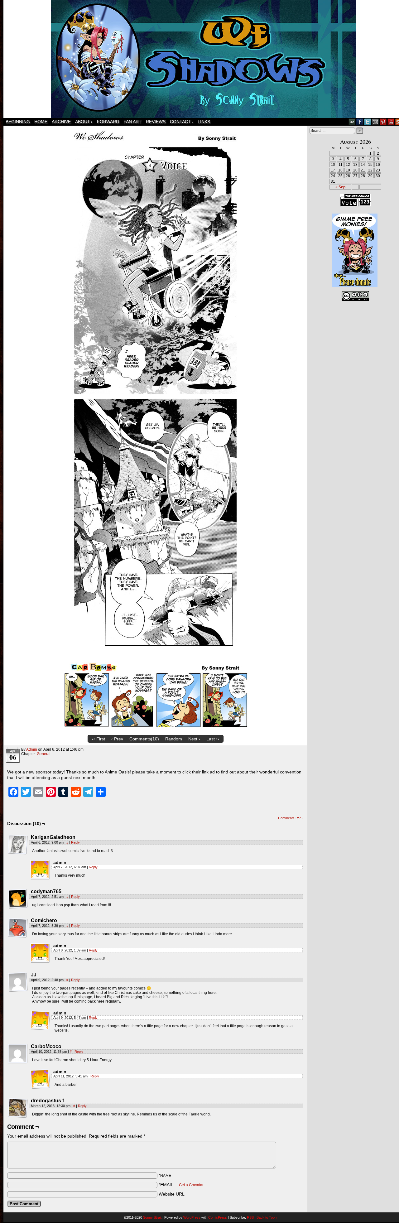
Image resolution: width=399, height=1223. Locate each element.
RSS (250, 1217)
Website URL (172, 1194)
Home (40, 121)
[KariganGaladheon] (18, 845)
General (43, 754)
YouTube (391, 122)
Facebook (360, 122)
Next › (194, 738)
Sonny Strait (152, 1217)
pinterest (383, 122)
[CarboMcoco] (18, 1054)
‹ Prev (117, 738)
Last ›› (212, 738)
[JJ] (18, 982)
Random (173, 738)
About (84, 121)
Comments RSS (290, 818)
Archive (61, 121)
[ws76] (155, 730)
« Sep (340, 187)
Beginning (18, 121)
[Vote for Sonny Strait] (355, 205)
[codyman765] (18, 899)
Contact (181, 121)
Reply (75, 842)
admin (31, 749)
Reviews (156, 121)
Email (375, 122)
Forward (108, 121)
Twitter (368, 122)
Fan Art (132, 121)
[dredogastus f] (18, 1108)
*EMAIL (181, 1184)
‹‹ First (98, 738)
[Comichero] (18, 928)
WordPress (191, 1217)
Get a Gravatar (191, 1185)
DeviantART (352, 122)
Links (204, 121)
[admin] (40, 870)
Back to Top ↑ (267, 1217)
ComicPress (217, 1217)
